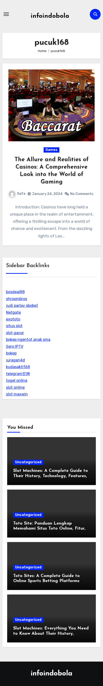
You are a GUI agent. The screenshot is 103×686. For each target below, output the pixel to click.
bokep (11, 353)
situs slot (14, 326)
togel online (16, 380)
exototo (13, 319)
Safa (21, 194)
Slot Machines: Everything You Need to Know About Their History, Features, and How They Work (51, 633)
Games (51, 150)
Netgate (13, 312)
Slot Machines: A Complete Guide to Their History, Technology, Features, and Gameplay (50, 476)
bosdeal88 (15, 292)
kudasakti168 (18, 367)
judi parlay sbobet (22, 305)
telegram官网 (18, 374)
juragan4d (15, 360)
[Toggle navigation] (6, 14)
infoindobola (50, 16)
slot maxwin (17, 394)
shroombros (16, 299)
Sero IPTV (14, 346)
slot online (15, 387)
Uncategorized (28, 462)
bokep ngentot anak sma (28, 339)
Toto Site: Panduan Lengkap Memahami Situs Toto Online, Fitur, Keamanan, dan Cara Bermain (49, 528)
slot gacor (15, 333)
